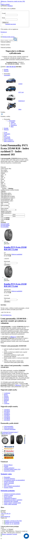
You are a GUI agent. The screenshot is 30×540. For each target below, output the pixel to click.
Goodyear (6, 403)
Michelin (6, 400)
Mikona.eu (13, 336)
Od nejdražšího (5, 226)
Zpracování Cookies (9, 470)
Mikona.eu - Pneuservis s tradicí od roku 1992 (13, 1)
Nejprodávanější (5, 223)
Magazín (6, 71)
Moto (19, 109)
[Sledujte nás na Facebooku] (11, 522)
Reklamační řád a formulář (11, 501)
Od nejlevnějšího (5, 225)
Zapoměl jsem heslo (10, 24)
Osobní (20, 83)
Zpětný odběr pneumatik (10, 504)
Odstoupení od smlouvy (10, 498)
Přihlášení (10, 5)
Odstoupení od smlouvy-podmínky (13, 499)
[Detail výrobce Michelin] (9, 453)
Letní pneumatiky (8, 426)
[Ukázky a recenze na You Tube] (13, 520)
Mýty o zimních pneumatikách (12, 486)
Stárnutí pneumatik (9, 481)
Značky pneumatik (9, 483)
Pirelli (5, 402)
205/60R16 (7, 414)
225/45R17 (7, 412)
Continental (7, 393)
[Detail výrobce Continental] (9, 449)
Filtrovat (3, 191)
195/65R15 (7, 409)
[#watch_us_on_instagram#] (11, 523)
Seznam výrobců (8, 487)
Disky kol (6, 484)
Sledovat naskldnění (17, 254)
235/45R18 (7, 417)
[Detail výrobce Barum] (9, 447)
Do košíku (7, 264)
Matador (6, 396)
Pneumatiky (7, 75)
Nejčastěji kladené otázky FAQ (12, 469)
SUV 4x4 (21, 92)
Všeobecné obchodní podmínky (12, 494)
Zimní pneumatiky (9, 428)
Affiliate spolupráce (9, 468)
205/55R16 (7, 411)
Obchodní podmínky (8, 491)
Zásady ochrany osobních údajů (12, 502)
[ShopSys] (9, 534)
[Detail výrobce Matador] (9, 451)
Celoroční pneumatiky (10, 429)
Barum (6, 394)
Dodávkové (21, 101)
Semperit (6, 397)
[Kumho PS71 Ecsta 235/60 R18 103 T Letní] (8, 240)
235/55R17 (7, 415)
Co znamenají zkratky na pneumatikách (14, 480)
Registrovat (4, 32)
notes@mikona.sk (5, 516)
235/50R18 (7, 418)
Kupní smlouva (8, 497)
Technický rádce (6, 474)
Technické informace (9, 478)
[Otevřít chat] (26, 536)
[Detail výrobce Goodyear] (9, 455)
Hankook (6, 399)
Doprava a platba (8, 495)
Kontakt (6, 69)
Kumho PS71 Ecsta (15, 248)
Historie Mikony (8, 465)
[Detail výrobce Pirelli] (9, 458)
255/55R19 (7, 420)
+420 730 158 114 (11, 66)
